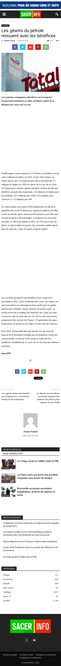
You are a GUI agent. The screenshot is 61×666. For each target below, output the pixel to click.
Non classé (8, 587)
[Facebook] (27, 640)
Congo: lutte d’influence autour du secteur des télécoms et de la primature (30, 548)
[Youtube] (34, 640)
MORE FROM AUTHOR (13, 453)
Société (6, 600)
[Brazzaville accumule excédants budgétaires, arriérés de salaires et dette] (8, 492)
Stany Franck (9, 41)
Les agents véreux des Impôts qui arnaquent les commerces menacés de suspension (15, 396)
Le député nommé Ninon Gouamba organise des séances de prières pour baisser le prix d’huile (48, 398)
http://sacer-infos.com (30, 435)
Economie (5, 26)
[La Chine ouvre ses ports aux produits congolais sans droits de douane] (8, 478)
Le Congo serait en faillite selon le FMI (37, 461)
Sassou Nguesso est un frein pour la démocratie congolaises (30, 541)
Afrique (6, 575)
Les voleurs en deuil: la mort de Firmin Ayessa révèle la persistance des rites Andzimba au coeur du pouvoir (27, 533)
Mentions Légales (10, 655)
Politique (7, 592)
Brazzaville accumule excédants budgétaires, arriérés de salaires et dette (36, 491)
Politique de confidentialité (30, 658)
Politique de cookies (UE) (46, 655)
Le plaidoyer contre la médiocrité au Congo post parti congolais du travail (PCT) (31, 524)
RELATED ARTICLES (12, 449)
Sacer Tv (7, 596)
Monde (6, 583)
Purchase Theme (26, 655)
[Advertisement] (30, 141)
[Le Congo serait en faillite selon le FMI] (8, 464)
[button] (57, 14)
